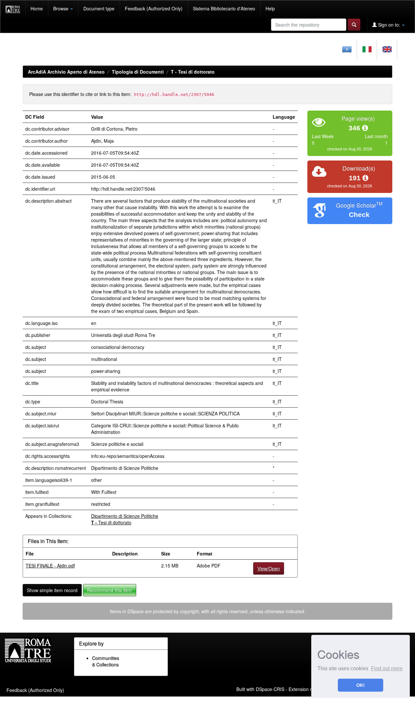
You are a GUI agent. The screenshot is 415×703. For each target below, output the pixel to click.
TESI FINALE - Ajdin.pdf (50, 565)
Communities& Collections (105, 661)
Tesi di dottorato (193, 71)
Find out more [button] (387, 668)
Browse (61, 8)
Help (270, 8)
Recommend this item (109, 590)
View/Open (268, 568)
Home (36, 8)
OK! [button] (360, 685)
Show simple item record (52, 590)
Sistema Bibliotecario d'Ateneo (224, 8)
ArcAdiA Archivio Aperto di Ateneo (66, 71)
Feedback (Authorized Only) (154, 8)
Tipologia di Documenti (138, 71)
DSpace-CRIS (270, 689)
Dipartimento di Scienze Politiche (124, 516)
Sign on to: (389, 24)
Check (359, 214)
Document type (98, 8)
